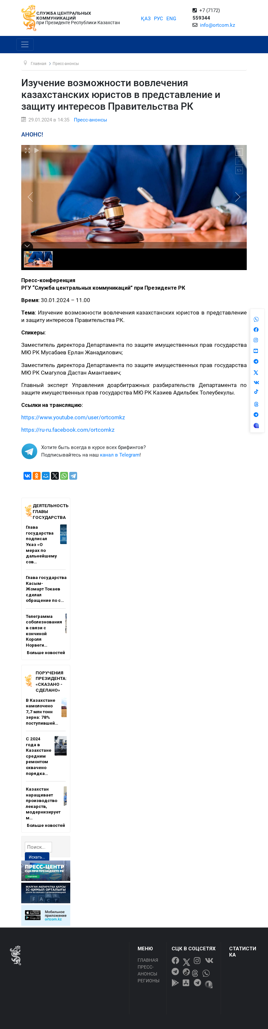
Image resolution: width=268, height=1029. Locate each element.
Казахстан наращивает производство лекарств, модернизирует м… (43, 803)
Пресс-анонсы (90, 120)
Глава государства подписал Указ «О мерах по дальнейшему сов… (41, 544)
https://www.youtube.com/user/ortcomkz (73, 417)
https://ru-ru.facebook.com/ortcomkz (67, 430)
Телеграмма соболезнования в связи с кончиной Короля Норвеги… (44, 631)
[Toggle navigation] (25, 45)
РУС (158, 19)
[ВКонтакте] (27, 476)
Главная (148, 960)
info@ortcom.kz (217, 25)
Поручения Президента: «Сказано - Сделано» (51, 681)
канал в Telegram (120, 455)
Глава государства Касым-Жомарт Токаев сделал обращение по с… (46, 589)
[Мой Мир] (46, 476)
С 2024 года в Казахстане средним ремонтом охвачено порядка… (38, 756)
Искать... (37, 857)
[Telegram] (73, 476)
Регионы (148, 980)
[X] (55, 476)
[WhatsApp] (64, 476)
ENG (171, 19)
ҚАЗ (146, 19)
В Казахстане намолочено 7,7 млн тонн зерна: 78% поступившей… (42, 712)
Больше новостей (46, 652)
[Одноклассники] (37, 476)
